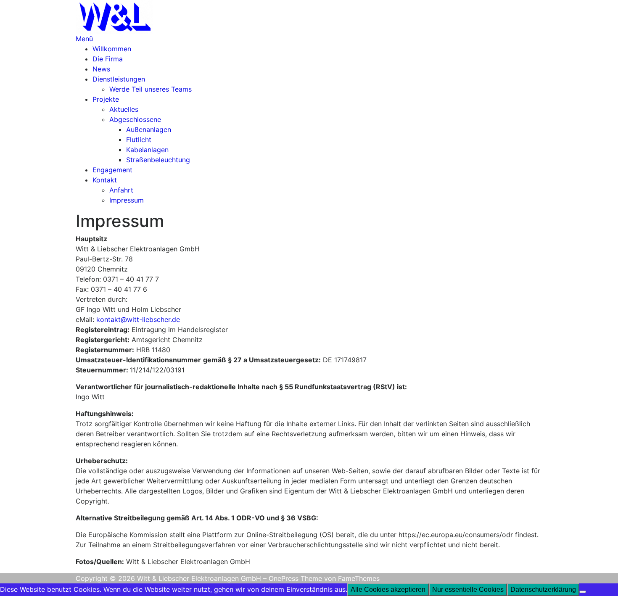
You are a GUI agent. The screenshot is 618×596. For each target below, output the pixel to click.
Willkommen (111, 49)
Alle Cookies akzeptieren (388, 589)
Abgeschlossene (135, 119)
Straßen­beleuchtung (158, 160)
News (101, 69)
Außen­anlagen (148, 129)
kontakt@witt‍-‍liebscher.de (138, 319)
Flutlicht (138, 139)
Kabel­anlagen (147, 149)
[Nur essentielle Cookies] (582, 592)
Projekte (105, 99)
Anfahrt (121, 190)
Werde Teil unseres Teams (150, 89)
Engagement (112, 170)
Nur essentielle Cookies (468, 589)
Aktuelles (123, 109)
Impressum (126, 200)
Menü (84, 38)
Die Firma (107, 59)
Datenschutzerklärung (543, 589)
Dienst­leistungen (118, 79)
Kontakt (104, 180)
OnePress (283, 578)
